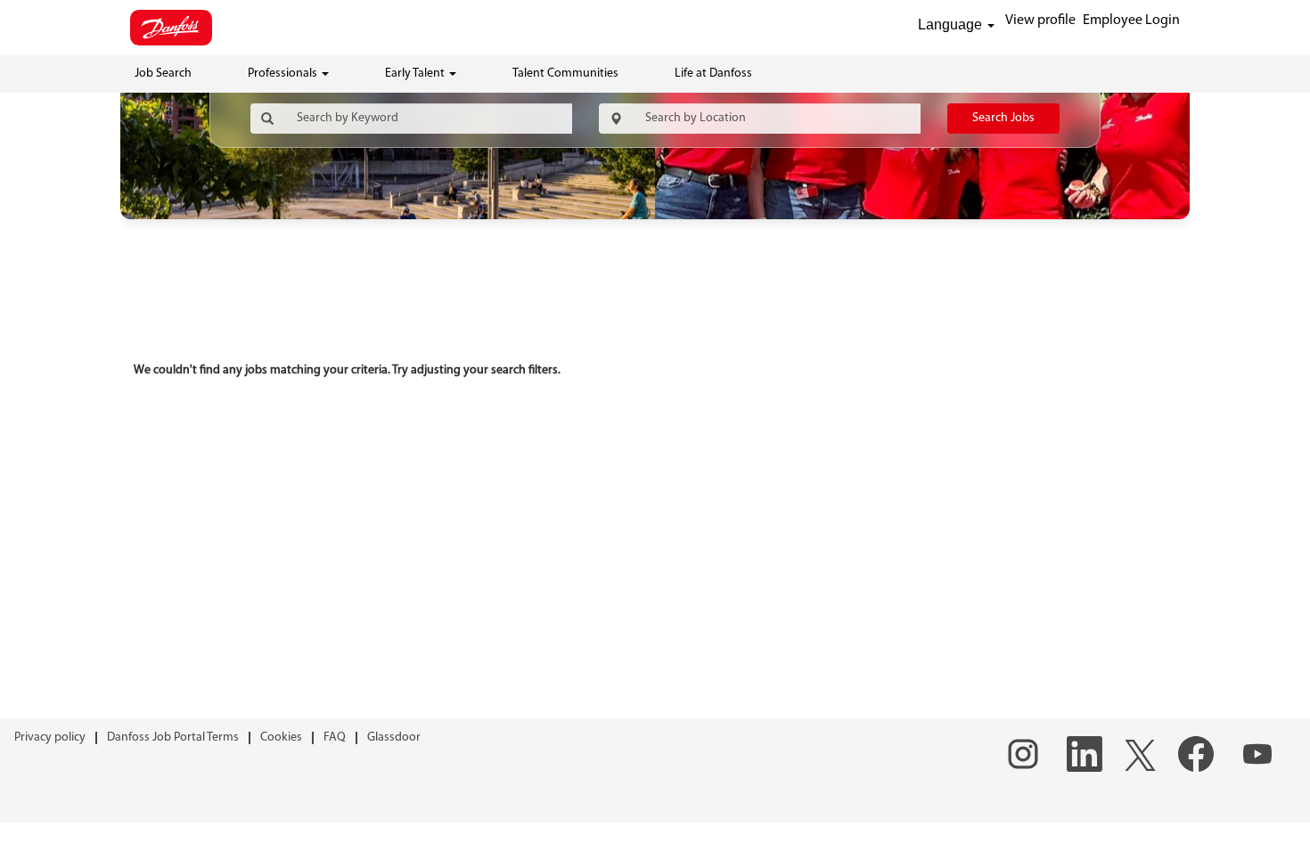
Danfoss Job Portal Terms (173, 737)
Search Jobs (1003, 118)
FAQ (334, 737)
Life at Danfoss (713, 73)
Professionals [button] (284, 73)
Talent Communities (565, 73)
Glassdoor (394, 737)
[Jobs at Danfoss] (171, 27)
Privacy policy (50, 737)
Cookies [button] (281, 737)
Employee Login (1131, 20)
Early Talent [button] (416, 73)
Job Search (163, 73)
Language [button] (952, 24)
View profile (1040, 20)
